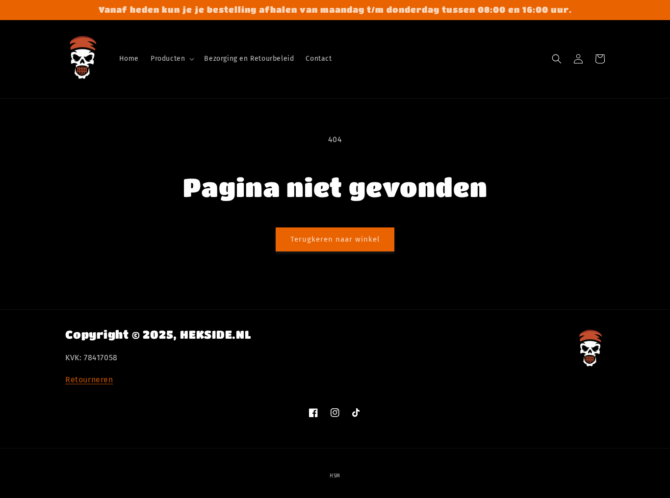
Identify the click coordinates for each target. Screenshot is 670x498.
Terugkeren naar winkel (335, 239)
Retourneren (89, 379)
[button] (171, 59)
